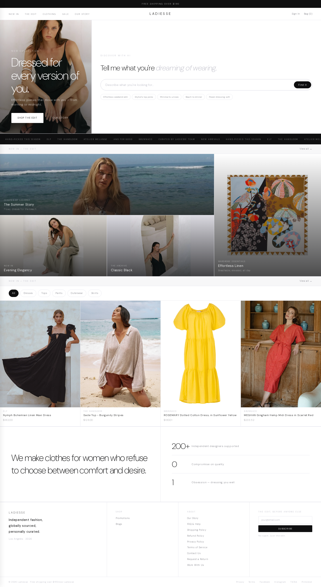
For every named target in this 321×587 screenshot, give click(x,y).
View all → (306, 148)
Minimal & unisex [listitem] (169, 97)
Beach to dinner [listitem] (194, 97)
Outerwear (77, 293)
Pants (58, 293)
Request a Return (197, 559)
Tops (44, 293)
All (13, 293)
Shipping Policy (196, 529)
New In (14, 14)
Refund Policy (195, 535)
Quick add (40, 404)
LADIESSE (161, 14)
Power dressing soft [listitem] (219, 97)
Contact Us (194, 553)
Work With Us (195, 565)
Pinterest (307, 581)
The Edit (30, 14)
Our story (60, 117)
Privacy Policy (195, 541)
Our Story (82, 14)
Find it (302, 84)
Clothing (49, 14)
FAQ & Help (194, 524)
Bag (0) (308, 13)
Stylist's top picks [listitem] (144, 97)
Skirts (94, 293)
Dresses (28, 293)
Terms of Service (197, 547)
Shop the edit (27, 117)
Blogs (119, 524)
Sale (65, 14)
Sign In (296, 13)
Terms (252, 581)
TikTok (293, 581)
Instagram (280, 581)
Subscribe (285, 528)
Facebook (265, 581)
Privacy (240, 581)
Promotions (123, 518)
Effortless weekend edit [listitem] (115, 97)
